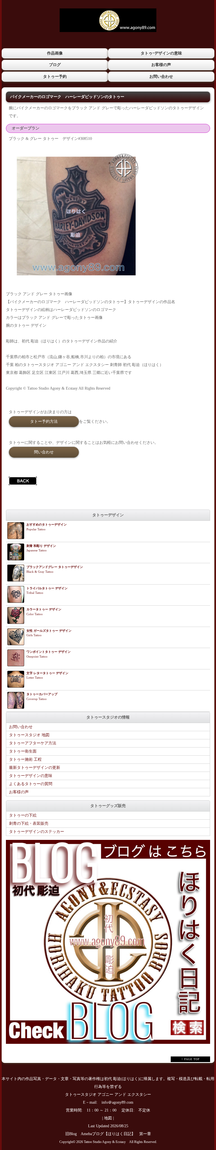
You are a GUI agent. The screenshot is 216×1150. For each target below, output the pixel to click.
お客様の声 (161, 65)
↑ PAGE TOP (190, 1059)
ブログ (55, 65)
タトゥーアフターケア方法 (32, 743)
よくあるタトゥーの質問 (30, 784)
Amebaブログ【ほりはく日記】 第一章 (118, 1134)
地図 (108, 1118)
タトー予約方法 (44, 421)
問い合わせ (44, 452)
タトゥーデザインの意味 (30, 776)
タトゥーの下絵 (23, 815)
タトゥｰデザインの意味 (161, 53)
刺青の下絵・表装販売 (28, 823)
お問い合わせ (161, 76)
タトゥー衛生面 (23, 751)
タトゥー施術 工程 (25, 759)
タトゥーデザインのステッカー (36, 831)
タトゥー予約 (55, 76)
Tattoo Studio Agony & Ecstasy (105, 1142)
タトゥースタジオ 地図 (29, 735)
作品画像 (55, 53)
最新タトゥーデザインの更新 (34, 767)
